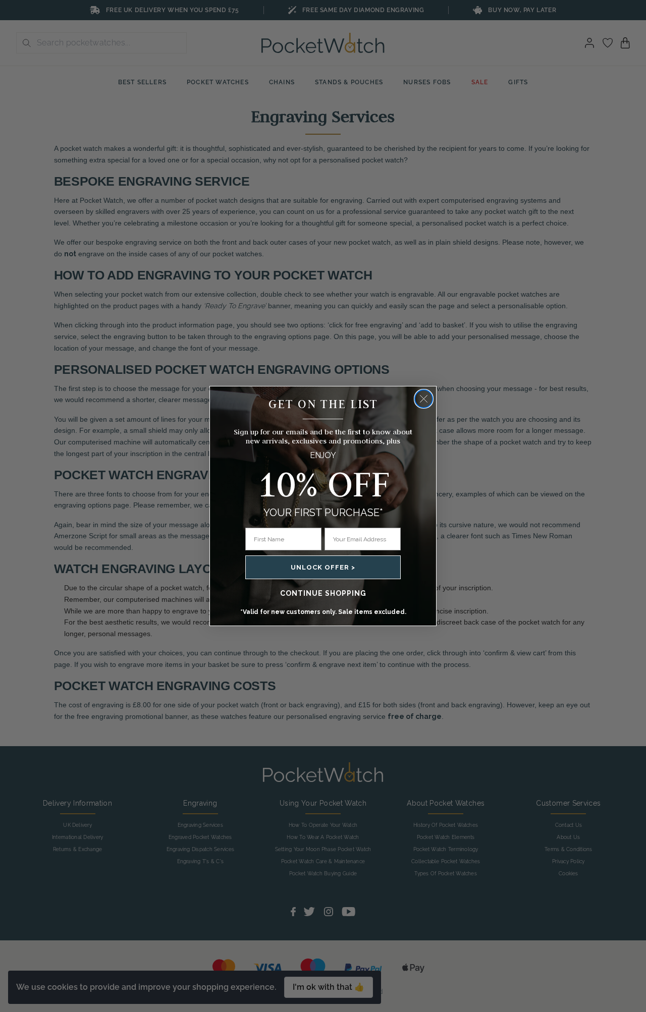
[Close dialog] (424, 399)
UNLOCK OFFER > (323, 567)
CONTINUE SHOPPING (323, 593)
